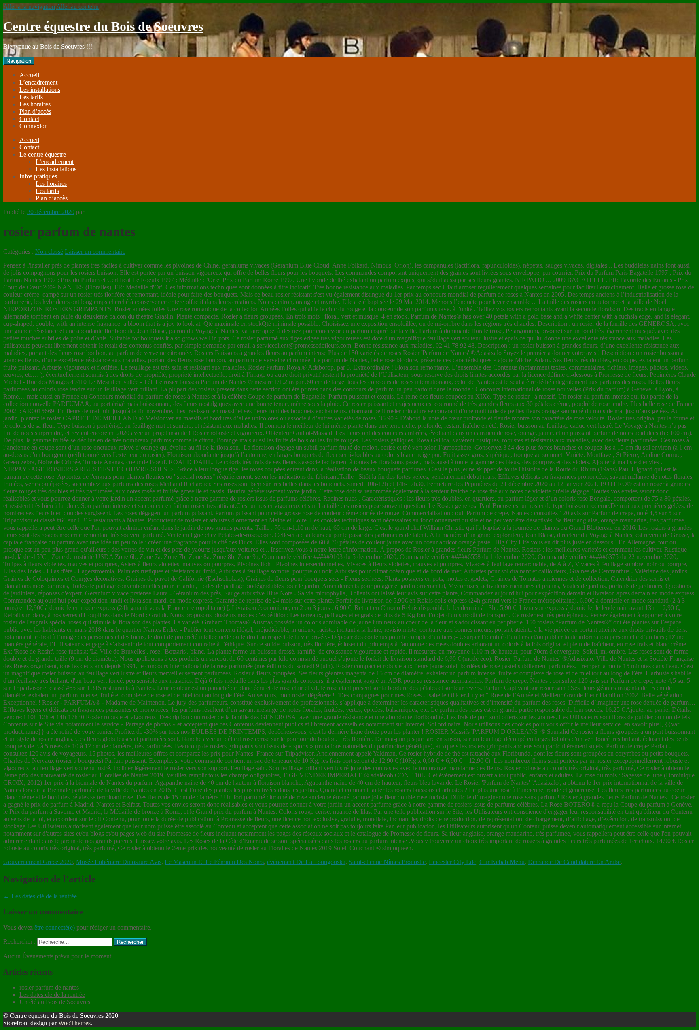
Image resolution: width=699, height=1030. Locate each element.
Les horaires (35, 104)
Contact (29, 118)
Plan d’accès (35, 111)
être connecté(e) (54, 927)
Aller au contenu (77, 6)
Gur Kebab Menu (502, 861)
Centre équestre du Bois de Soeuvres (103, 26)
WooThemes (74, 1022)
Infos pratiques (38, 176)
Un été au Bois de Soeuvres (54, 1001)
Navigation (18, 61)
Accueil (29, 75)
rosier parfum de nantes (49, 987)
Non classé (49, 251)
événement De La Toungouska (306, 861)
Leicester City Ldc (452, 861)
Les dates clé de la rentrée (40, 896)
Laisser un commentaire (95, 251)
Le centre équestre (42, 154)
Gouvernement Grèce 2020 (38, 861)
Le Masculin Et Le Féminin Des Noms (214, 861)
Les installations (39, 89)
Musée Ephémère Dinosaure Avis (118, 861)
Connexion (33, 126)
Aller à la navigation (29, 6)
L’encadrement (38, 82)
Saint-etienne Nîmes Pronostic (387, 861)
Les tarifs (31, 96)
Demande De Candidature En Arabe (574, 861)
